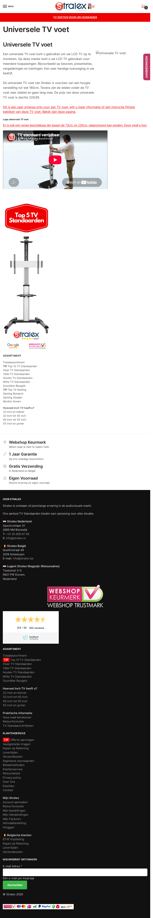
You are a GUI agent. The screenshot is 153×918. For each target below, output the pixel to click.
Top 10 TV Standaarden (20, 366)
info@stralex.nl (16, 538)
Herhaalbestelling (14, 823)
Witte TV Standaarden (16, 381)
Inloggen (8, 827)
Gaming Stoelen (12, 397)
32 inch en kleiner (13, 411)
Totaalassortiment (14, 362)
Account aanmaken (15, 802)
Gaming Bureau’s (13, 393)
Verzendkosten (13, 756)
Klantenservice (13, 769)
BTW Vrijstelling (13, 839)
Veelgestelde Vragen (16, 744)
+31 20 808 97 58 (17, 534)
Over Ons (9, 781)
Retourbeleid (11, 773)
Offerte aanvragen (22, 740)
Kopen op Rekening (16, 748)
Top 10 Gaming (14, 389)
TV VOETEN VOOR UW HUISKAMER (75, 17)
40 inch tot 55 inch (14, 419)
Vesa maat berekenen (17, 717)
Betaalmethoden (13, 765)
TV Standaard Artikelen (18, 725)
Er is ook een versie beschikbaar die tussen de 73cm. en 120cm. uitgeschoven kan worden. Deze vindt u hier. (75, 125)
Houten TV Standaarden (17, 377)
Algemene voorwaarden (18, 761)
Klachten (8, 786)
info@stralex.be (23, 558)
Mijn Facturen (12, 819)
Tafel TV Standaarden (16, 374)
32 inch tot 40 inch (14, 415)
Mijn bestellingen (14, 810)
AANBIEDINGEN (146, 67)
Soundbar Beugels (14, 385)
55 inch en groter (13, 423)
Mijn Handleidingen (15, 814)
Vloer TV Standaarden (16, 370)
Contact (8, 790)
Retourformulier (13, 721)
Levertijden (10, 752)
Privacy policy (12, 777)
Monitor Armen (12, 401)
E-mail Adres (12, 866)
